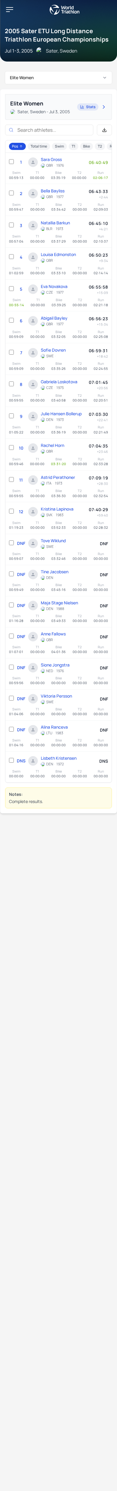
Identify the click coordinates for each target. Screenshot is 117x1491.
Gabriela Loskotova (59, 381)
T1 (73, 146)
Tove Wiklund (53, 540)
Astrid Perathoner (58, 477)
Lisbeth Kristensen (58, 758)
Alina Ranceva (54, 727)
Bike (86, 146)
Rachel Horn (52, 445)
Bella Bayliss (52, 191)
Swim (59, 146)
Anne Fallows (53, 634)
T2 (100, 146)
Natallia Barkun (55, 223)
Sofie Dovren (53, 350)
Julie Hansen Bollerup (61, 413)
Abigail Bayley (54, 318)
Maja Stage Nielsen (59, 603)
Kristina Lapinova (57, 509)
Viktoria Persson (56, 696)
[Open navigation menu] (10, 10)
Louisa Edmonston (58, 254)
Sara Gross (51, 159)
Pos (15, 146)
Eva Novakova (54, 286)
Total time (39, 146)
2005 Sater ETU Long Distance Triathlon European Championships (57, 35)
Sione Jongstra (55, 665)
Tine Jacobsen (54, 571)
